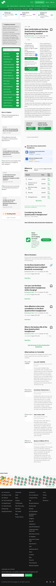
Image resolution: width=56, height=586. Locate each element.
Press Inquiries (33, 563)
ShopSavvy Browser (7, 511)
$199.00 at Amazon (30, 128)
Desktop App (22, 6)
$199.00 (43, 179)
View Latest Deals (50, 486)
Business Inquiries (34, 565)
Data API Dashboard (34, 527)
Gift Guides (25, 9)
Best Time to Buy (18, 9)
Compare (31, 554)
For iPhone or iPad (6, 495)
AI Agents (31, 518)
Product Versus (19, 517)
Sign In (47, 2)
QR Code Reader (33, 511)
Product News (44, 9)
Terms (44, 498)
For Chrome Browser (7, 500)
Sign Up (52, 2)
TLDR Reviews (37, 9)
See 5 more (39, 200)
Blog (48, 6)
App (8, 6)
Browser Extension (14, 6)
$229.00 (43, 183)
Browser (28, 6)
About (30, 552)
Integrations (32, 524)
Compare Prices (33, 498)
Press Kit (31, 560)
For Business (38, 6)
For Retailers (32, 536)
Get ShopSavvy (39, 2)
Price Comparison (33, 495)
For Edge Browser (6, 503)
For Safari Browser (6, 506)
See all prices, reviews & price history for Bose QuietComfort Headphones (39, 206)
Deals (32, 6)
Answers (31, 9)
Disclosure (45, 500)
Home (26, 26)
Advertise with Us (33, 549)
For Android (5, 498)
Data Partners (32, 543)
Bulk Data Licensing (34, 534)
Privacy (45, 495)
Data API (44, 6)
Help (30, 546)
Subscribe (28, 575)
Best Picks (10, 9)
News (16, 498)
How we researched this (32, 137)
